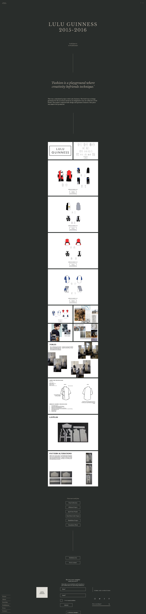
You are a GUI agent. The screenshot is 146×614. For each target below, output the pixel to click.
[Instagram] (95, 599)
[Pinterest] (109, 599)
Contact (4, 611)
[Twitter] (100, 599)
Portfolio (5, 602)
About (4, 599)
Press (3, 608)
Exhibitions (5, 605)
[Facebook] (104, 599)
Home (4, 596)
